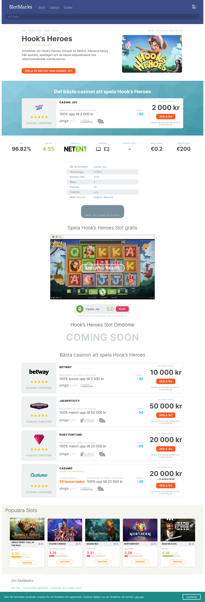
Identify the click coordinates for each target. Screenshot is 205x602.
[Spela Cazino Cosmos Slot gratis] (77, 544)
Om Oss (15, 587)
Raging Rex (92, 544)
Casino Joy (68, 102)
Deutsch (108, 197)
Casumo (65, 468)
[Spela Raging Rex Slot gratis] (114, 544)
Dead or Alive (169, 544)
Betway (65, 367)
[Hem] (20, 7)
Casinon (54, 7)
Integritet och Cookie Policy (66, 587)
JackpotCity (69, 400)
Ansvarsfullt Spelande (35, 587)
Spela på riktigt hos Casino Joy (48, 70)
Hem (24, 31)
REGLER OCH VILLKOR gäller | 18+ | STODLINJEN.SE (165, 124)
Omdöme (27, 563)
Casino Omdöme (39, 123)
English (98, 197)
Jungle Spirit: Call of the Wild (22, 543)
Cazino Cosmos (57, 544)
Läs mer (139, 596)
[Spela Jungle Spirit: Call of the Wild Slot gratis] (39, 544)
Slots (42, 7)
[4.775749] (42, 544)
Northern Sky (131, 544)
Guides (68, 7)
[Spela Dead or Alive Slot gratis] (190, 544)
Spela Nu (165, 116)
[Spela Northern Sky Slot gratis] (152, 544)
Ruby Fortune (70, 434)
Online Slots (35, 31)
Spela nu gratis (102, 268)
